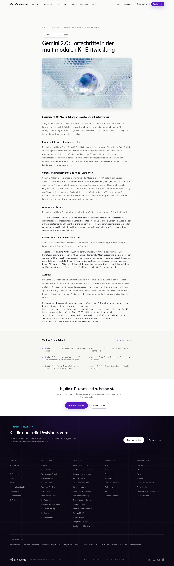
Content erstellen (16, 496)
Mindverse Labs (143, 496)
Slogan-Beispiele (102, 545)
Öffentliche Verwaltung (82, 474)
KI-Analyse (45, 491)
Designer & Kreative (80, 522)
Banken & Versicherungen (83, 470)
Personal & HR (78, 513)
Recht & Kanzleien (80, 478)
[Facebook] (163, 559)
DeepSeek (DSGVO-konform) (148, 491)
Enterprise (84, 4)
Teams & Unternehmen (82, 500)
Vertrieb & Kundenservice (82, 509)
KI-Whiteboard (47, 478)
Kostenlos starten (76, 405)
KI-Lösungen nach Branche (69, 545)
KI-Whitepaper (47, 517)
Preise (74, 4)
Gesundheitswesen (80, 487)
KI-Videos (45, 465)
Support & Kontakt (112, 496)
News (58, 27)
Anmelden (128, 4)
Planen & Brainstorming (50, 504)
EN (118, 4)
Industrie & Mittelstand (82, 491)
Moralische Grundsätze (119, 560)
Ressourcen (62, 4)
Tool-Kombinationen (31, 545)
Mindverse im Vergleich (145, 483)
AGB (106, 560)
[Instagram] (154, 559)
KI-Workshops (110, 478)
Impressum (85, 560)
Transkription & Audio (49, 474)
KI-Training (45, 500)
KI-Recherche (46, 483)
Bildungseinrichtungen (82, 496)
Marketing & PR (79, 504)
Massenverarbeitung (49, 496)
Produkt (35, 4)
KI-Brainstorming (48, 509)
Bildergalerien (135, 545)
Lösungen (48, 4)
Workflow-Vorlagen (49, 545)
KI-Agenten (14, 474)
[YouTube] (158, 559)
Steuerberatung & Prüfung (83, 483)
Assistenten (14, 478)
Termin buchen (142, 487)
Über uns (140, 465)
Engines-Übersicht (112, 483)
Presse (139, 474)
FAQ (106, 491)
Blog (106, 465)
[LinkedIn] (149, 559)
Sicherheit (95, 4)
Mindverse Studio (16, 465)
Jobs (138, 470)
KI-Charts (45, 513)
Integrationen (15, 491)
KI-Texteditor (46, 470)
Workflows (13, 483)
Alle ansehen (124, 340)
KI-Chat (13, 470)
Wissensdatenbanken (18, 487)
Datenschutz (96, 560)
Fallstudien (109, 487)
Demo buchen (142, 4)
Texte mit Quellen (48, 487)
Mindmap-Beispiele (119, 545)
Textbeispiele (88, 545)
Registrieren (157, 4)
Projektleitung (78, 517)
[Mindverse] (19, 4)
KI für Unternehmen (80, 465)
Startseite (47, 27)
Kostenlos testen (133, 440)
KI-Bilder (13, 500)
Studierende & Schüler (81, 526)
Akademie (109, 474)
